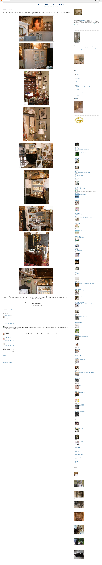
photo (75, 49)
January (77, 96)
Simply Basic (81, 296)
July (77, 81)
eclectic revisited (77, 447)
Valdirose (76, 180)
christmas (95, 46)
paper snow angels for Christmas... (83, 316)
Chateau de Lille (77, 371)
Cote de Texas (77, 174)
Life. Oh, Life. (81, 266)
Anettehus (76, 459)
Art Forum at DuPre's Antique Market (81, 417)
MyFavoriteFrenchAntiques (9, 347)
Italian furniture (80, 48)
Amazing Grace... (81, 142)
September (77, 78)
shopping (81, 50)
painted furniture (95, 48)
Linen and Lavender (78, 265)
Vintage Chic (77, 335)
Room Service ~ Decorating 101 (80, 411)
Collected (80, 349)
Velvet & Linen (77, 190)
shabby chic (76, 50)
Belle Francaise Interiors (51, 5)
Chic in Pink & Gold (82, 359)
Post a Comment (5, 355)
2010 (76, 98)
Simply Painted (77, 295)
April (77, 85)
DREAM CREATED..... (82, 392)
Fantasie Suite (77, 178)
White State (77, 455)
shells (78, 50)
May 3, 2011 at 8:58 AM (9, 345)
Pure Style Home (77, 378)
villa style (94, 50)
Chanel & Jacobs (81, 237)
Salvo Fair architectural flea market (83, 421)
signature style (85, 50)
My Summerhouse (78, 462)
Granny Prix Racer (81, 165)
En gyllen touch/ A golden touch (83, 336)
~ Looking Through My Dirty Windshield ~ (82, 92)
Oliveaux (76, 348)
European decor (82, 47)
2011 (76, 73)
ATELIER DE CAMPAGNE (79, 404)
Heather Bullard (77, 213)
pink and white (78, 49)
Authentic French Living (78, 214)
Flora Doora (77, 158)
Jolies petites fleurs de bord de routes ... (80, 188)
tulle (92, 50)
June (77, 82)
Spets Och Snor (77, 440)
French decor (89, 47)
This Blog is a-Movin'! (82, 379)
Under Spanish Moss (78, 138)
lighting (87, 48)
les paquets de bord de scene (78, 250)
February (77, 95)
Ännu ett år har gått (81, 441)
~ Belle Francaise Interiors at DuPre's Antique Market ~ (13, 11)
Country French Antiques (79, 434)
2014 (76, 69)
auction (84, 46)
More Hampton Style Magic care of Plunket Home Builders (87, 372)
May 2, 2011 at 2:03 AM (9, 340)
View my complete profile (82, 473)
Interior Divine (77, 420)
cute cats (75, 47)
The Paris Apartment (78, 177)
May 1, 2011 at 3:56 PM (9, 329)
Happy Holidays (81, 405)
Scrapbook (77, 358)
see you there (81, 181)
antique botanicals (81, 46)
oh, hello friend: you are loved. (79, 464)
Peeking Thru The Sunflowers (79, 142)
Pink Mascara (77, 398)
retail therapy (89, 49)
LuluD (6, 332)
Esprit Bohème (77, 249)
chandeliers (92, 46)
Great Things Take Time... (82, 194)
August (77, 79)
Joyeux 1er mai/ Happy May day (83, 152)
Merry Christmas (81, 412)
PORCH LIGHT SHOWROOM (83, 243)
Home (36, 356)
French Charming (78, 457)
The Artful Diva (77, 164)
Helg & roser (81, 428)
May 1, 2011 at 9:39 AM (9, 318)
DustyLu (76, 450)
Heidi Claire (77, 259)
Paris (98, 48)
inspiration (75, 48)
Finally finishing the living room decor (84, 290)
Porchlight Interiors (78, 243)
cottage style (97, 46)
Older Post (68, 356)
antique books (76, 46)
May (77, 84)
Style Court (77, 252)
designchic (6, 342)
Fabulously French (78, 151)
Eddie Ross (77, 451)
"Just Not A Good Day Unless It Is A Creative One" (86, 217)
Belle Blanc (77, 229)
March (77, 93)
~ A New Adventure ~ (79, 88)
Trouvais (76, 272)
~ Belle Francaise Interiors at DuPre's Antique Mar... (83, 86)
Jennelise (76, 206)
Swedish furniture (89, 50)
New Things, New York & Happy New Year (85, 365)
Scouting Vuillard (81, 253)
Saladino (98, 49)
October (77, 77)
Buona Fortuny (77, 273)
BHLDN (80, 385)
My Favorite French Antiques (79, 302)
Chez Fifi (76, 461)
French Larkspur (77, 223)
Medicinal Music (81, 260)
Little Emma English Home (79, 454)
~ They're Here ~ (78, 90)
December (77, 74)
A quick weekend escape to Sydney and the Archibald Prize (82, 172)
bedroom (89, 46)
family (86, 47)
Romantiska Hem (78, 236)
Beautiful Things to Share (79, 452)
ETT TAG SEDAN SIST (82, 276)
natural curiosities (90, 48)
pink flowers (82, 49)
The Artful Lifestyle (78, 355)
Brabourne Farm (77, 342)
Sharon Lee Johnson (8, 337)
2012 (76, 71)
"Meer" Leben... (81, 230)
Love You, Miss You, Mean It (83, 323)
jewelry (83, 48)
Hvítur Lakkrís (77, 309)
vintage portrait (98, 50)
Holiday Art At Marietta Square (79, 418)
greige (76, 458)
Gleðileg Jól (80, 309)
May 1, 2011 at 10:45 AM (10, 323)
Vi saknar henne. (81, 329)
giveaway (98, 47)
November (77, 75)
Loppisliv (76, 276)
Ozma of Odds (77, 315)
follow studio (77, 448)
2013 (76, 70)
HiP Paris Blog (77, 148)
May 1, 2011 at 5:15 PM (9, 335)
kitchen (85, 48)
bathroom (86, 46)
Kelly (6, 325)
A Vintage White (77, 384)
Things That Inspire (78, 289)
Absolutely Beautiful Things (79, 365)
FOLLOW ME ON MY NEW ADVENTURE (85, 303)
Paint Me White (77, 282)
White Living (77, 200)
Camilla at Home (77, 427)
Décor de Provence (78, 193)
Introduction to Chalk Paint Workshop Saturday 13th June (86, 283)
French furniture (94, 47)
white (75, 51)
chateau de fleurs (7, 315)
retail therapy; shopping (94, 49)
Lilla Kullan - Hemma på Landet (80, 328)
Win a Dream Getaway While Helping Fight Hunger (82, 149)
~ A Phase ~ (77, 89)
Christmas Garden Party (82, 201)
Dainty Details (81, 398)
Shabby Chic (77, 391)
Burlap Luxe (77, 216)
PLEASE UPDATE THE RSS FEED (80, 175)
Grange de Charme (78, 187)
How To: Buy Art (77, 356)
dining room (78, 47)
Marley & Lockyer (78, 171)
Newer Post (4, 356)
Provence (86, 49)
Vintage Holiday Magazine (82, 207)
